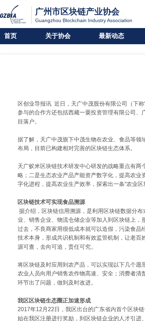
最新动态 (111, 36)
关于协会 (58, 36)
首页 (10, 36)
